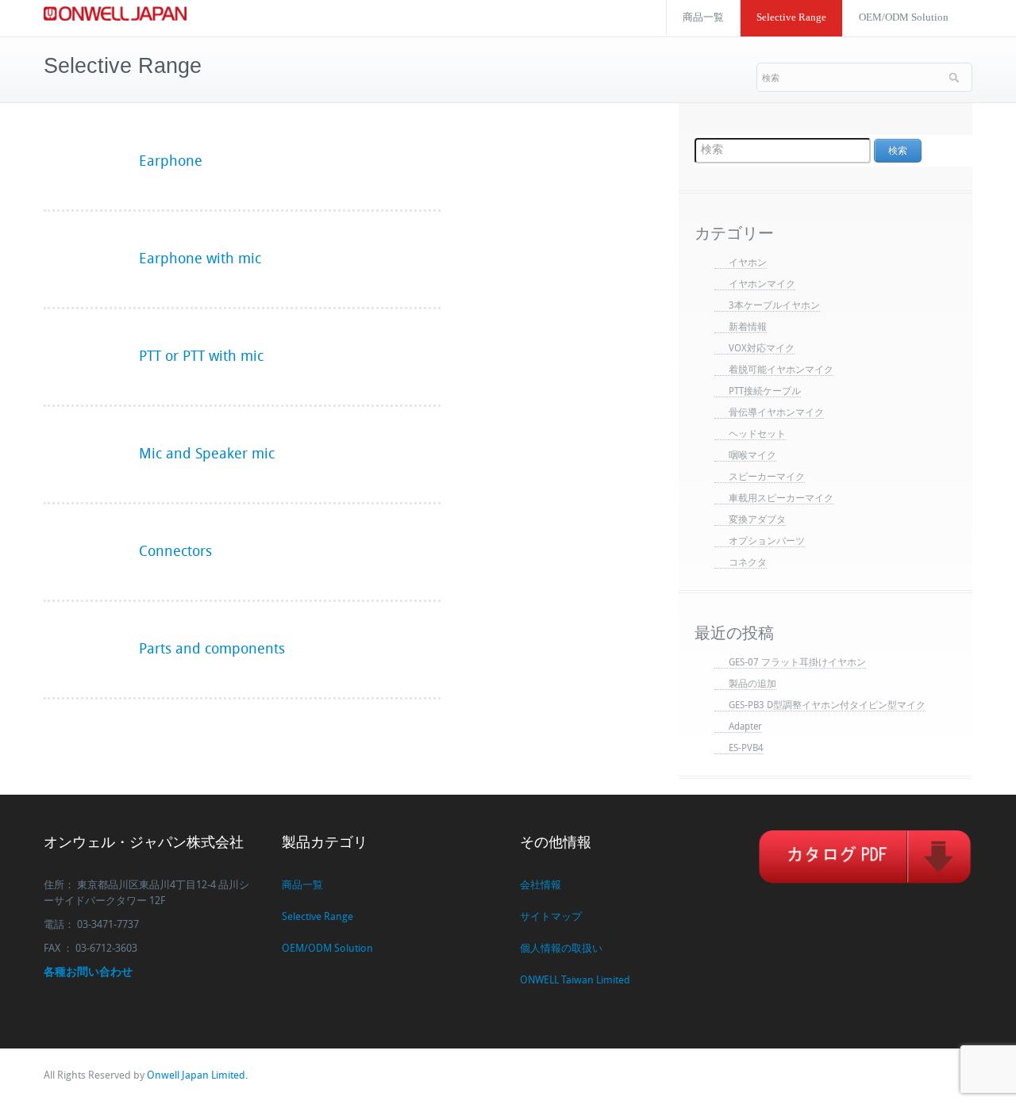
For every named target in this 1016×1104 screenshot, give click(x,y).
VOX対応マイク (762, 349)
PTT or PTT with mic (201, 357)
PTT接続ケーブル (765, 392)
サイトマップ (551, 917)
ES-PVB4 (746, 748)
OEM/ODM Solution (904, 17)
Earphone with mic (200, 259)
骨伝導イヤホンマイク (776, 413)
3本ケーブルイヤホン (774, 306)
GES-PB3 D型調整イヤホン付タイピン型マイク (827, 706)
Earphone (170, 162)
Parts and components (212, 649)
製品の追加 (752, 684)
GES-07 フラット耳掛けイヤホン (797, 663)
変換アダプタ (757, 520)
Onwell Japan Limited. (197, 1076)
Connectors (175, 552)
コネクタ (748, 563)
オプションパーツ (767, 541)
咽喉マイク (752, 456)
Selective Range (791, 17)
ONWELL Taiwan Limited (575, 981)
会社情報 (540, 885)
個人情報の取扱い (561, 949)
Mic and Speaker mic (207, 454)
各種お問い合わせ (88, 973)
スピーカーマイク (767, 477)
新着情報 (748, 327)
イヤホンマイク (762, 284)
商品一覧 (703, 17)
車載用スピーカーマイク (781, 499)
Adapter (745, 727)
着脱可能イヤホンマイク (781, 370)
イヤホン (748, 263)
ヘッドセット (757, 434)
